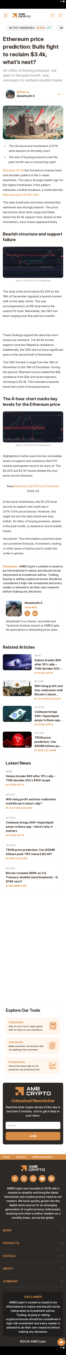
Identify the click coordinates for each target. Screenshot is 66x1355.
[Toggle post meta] (59, 94)
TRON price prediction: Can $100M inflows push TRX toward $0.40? (48, 742)
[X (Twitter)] (27, 613)
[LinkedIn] (35, 613)
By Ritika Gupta (43, 673)
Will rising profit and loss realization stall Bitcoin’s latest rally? (31, 801)
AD (61, 1)
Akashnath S (26, 96)
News (37, 655)
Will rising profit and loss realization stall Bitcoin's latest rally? (48, 690)
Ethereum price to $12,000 (21, 194)
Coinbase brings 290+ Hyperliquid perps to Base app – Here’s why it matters (29, 827)
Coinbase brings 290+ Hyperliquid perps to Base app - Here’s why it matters (48, 716)
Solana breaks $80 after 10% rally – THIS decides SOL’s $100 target (48, 664)
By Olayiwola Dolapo (47, 698)
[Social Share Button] (61, 1342)
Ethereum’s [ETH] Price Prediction (36, 486)
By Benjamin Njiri (16, 886)
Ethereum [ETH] (13, 170)
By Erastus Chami (45, 750)
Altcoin (39, 707)
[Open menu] (5, 15)
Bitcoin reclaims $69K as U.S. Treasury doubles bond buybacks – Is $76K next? (32, 877)
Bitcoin (38, 681)
